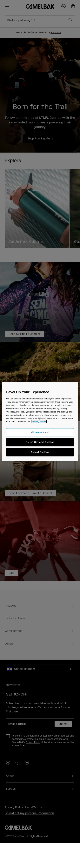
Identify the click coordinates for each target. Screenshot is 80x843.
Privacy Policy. (39, 421)
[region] (40, 421)
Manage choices (40, 432)
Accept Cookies (40, 452)
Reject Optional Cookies (40, 442)
